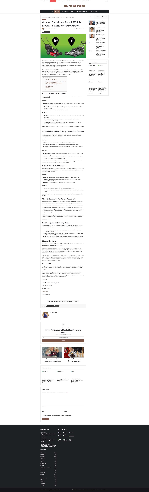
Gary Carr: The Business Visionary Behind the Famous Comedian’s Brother (101, 23)
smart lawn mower (55, 206)
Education (95, 11)
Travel (43, 485)
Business (57, 11)
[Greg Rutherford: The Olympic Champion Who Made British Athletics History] (65, 440)
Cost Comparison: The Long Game (52, 85)
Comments (104, 16)
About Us (83, 489)
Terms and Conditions (100, 489)
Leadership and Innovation (81, 11)
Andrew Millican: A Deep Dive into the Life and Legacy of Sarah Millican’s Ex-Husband (101, 52)
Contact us (87, 489)
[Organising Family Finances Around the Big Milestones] (63, 374)
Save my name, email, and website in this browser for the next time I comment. (58, 415)
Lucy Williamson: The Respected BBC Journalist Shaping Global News (100, 29)
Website (65, 411)
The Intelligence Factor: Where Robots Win (54, 83)
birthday (42, 454)
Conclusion (48, 87)
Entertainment (43, 463)
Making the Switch (49, 86)
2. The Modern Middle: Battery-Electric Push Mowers (56, 81)
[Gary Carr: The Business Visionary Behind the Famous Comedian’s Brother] (92, 23)
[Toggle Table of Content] (64, 78)
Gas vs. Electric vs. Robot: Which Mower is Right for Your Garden (63, 301)
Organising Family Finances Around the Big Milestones (63, 380)
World (42, 479)
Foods (43, 481)
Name (43, 406)
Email (43, 411)
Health (90, 11)
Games (43, 483)
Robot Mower (45, 291)
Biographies (66, 11)
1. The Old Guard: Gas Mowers (51, 79)
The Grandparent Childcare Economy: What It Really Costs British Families (48, 380)
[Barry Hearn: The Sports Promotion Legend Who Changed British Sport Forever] (60, 440)
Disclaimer (106, 489)
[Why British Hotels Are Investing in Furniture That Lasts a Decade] (77, 374)
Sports (72, 11)
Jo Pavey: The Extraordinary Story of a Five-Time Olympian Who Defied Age (93, 90)
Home (52, 11)
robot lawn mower (74, 215)
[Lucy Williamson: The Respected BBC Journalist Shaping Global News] (92, 29)
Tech (62, 11)
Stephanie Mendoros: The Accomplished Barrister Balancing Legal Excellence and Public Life (100, 37)
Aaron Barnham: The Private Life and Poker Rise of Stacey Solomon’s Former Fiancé (100, 45)
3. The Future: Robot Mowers (51, 82)
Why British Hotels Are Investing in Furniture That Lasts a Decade (77, 380)
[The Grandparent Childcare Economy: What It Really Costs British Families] (48, 374)
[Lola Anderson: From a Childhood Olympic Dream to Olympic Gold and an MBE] (60, 433)
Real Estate (43, 472)
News (42, 470)
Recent (97, 16)
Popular (90, 16)
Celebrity (43, 458)
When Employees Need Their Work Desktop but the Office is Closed (101, 72)
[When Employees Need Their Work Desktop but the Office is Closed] (102, 67)
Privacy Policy (92, 489)
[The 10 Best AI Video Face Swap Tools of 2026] (71, 436)
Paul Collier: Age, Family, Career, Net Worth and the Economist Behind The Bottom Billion (102, 90)
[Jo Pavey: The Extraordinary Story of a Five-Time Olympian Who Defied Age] (93, 83)
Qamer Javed (46, 28)
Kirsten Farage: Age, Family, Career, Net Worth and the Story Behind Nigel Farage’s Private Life (93, 74)
